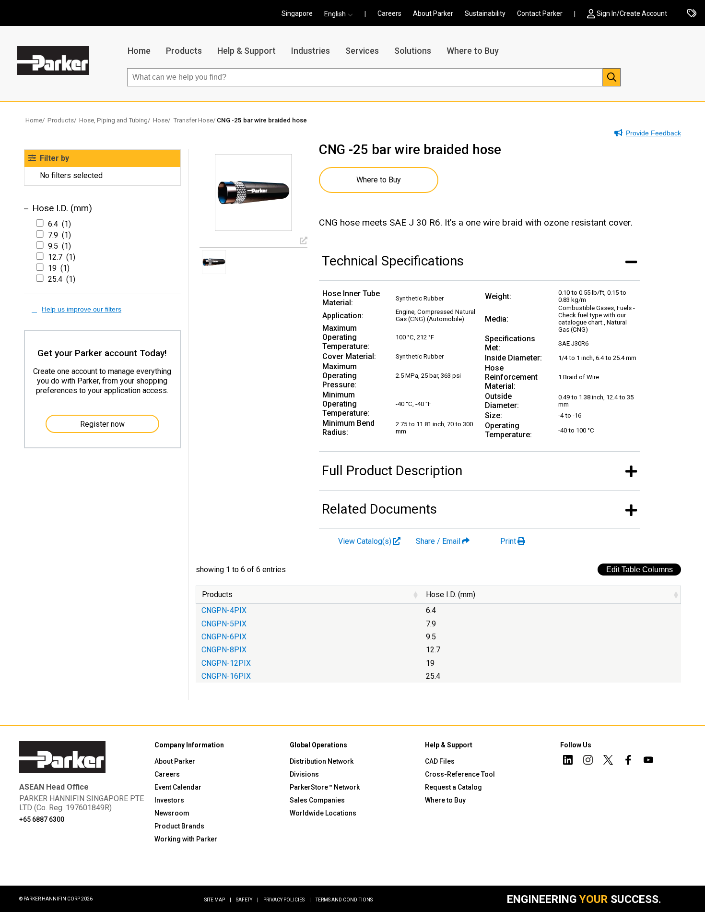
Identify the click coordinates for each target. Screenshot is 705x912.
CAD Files (440, 761)
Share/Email (438, 541)
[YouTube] (648, 761)
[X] (608, 761)
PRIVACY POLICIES (287, 899)
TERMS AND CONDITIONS (344, 899)
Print (508, 541)
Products (184, 51)
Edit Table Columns (639, 569)
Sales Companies (317, 800)
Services (362, 51)
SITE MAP (217, 899)
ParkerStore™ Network (325, 787)
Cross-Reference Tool (460, 774)
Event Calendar (177, 787)
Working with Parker (185, 839)
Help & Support (246, 51)
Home (139, 51)
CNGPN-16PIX (226, 676)
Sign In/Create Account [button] (632, 13)
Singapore (297, 13)
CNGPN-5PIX (224, 623)
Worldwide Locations (323, 813)
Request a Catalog (453, 787)
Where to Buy (472, 51)
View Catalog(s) (364, 541)
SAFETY (247, 899)
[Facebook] (628, 761)
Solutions (412, 51)
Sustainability (485, 13)
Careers (389, 13)
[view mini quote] (691, 14)
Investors (169, 800)
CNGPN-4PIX (224, 610)
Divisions (304, 774)
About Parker (433, 13)
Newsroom (171, 813)
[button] (341, 14)
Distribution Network (321, 761)
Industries (310, 51)
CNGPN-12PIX (226, 663)
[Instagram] (588, 761)
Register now (102, 424)
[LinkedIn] (568, 761)
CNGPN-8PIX (224, 649)
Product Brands (179, 826)
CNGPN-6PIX (224, 636)
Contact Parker (540, 13)
